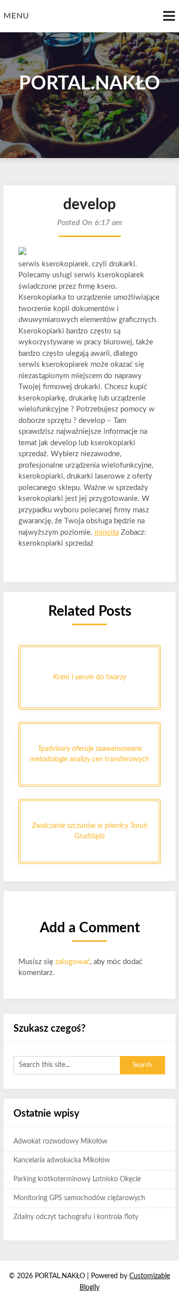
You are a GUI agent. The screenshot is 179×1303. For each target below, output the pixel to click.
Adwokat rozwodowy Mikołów (60, 1141)
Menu (16, 16)
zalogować (72, 962)
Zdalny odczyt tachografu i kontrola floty (75, 1217)
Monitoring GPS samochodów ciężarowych (79, 1198)
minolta (106, 532)
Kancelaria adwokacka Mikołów (61, 1160)
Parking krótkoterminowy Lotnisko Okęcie (77, 1179)
